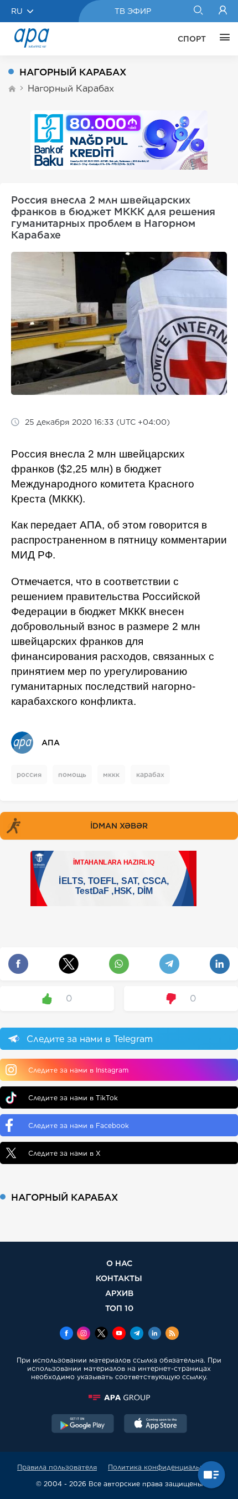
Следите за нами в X (64, 1153)
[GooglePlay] (83, 1424)
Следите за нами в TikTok (73, 1098)
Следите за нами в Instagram (78, 1070)
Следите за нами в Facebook (78, 1125)
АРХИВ (119, 1293)
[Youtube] (119, 1334)
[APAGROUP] (119, 1397)
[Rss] (172, 1334)
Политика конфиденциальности (164, 1467)
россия (29, 774)
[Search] (198, 11)
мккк (111, 774)
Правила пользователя (57, 1467)
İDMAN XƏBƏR (119, 825)
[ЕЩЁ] (222, 39)
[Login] (223, 11)
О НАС (119, 1263)
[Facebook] (66, 1334)
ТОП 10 (119, 1308)
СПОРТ (192, 38)
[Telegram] (136, 1334)
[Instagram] (83, 1334)
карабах (150, 774)
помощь (72, 774)
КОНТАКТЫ (119, 1278)
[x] (101, 1334)
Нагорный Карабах (71, 88)
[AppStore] (155, 1424)
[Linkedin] (154, 1334)
